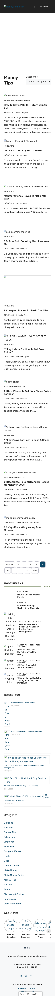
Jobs (6, 860)
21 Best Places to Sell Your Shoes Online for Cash (27, 393)
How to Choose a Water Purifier (23, 703)
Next (35, 570)
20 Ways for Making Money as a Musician (22, 529)
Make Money (9, 387)
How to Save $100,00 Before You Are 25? (26, 106)
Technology (10, 899)
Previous (9, 564)
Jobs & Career (10, 523)
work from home (12, 903)
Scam (7, 889)
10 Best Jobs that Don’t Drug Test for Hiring (27, 652)
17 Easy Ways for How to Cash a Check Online (26, 441)
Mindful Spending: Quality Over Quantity (28, 606)
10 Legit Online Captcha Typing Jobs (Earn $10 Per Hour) (29, 680)
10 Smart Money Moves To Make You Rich (25, 197)
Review (8, 884)
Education (9, 837)
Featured (9, 846)
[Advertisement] (27, 42)
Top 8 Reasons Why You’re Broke (23, 150)
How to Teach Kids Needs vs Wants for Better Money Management (29, 628)
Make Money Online (14, 875)
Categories (32, 76)
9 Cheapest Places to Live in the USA (26, 310)
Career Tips (10, 832)
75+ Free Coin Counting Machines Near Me (26, 243)
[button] (34, 7)
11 (14, 570)
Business (9, 827)
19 (27, 570)
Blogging (8, 822)
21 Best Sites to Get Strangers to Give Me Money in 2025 (26, 483)
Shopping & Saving (22, 100)
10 (8, 570)
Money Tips (9, 100)
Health (7, 856)
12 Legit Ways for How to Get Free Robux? (24, 351)
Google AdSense (12, 851)
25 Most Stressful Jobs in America (26, 666)
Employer (9, 841)
